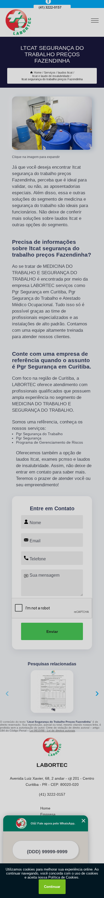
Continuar (52, 887)
